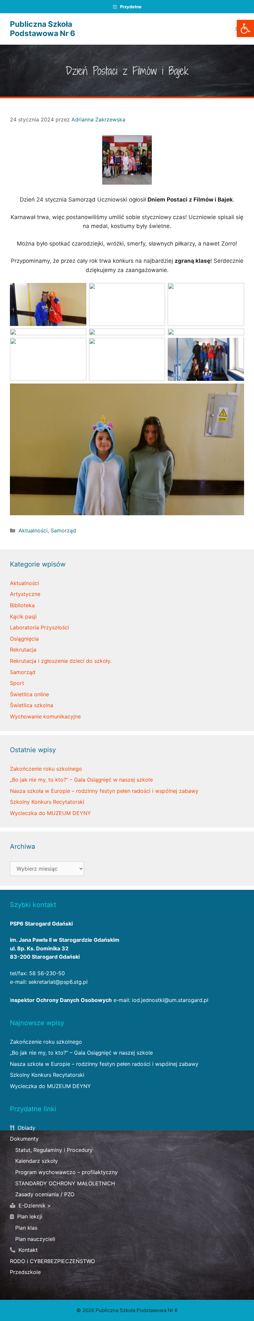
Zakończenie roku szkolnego (46, 768)
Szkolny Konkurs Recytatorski (47, 801)
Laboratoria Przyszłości (39, 627)
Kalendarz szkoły (36, 1161)
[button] (245, 28)
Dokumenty (24, 1138)
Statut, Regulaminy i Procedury (54, 1150)
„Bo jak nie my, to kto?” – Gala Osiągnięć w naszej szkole (81, 779)
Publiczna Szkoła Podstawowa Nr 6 (42, 29)
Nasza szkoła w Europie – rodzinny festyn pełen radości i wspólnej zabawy (104, 791)
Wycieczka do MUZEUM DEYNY (50, 813)
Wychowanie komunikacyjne (45, 716)
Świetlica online (29, 694)
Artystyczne (25, 594)
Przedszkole (25, 1272)
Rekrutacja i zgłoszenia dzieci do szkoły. (60, 661)
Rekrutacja (23, 649)
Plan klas (26, 1227)
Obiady (25, 1127)
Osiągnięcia (24, 638)
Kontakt (27, 1250)
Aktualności (33, 530)
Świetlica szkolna (31, 705)
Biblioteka (22, 605)
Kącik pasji (23, 616)
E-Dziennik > (34, 1205)
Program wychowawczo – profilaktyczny (66, 1172)
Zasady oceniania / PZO (44, 1194)
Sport (17, 683)
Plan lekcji (29, 1216)
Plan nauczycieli (35, 1239)
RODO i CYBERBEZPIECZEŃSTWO (52, 1261)
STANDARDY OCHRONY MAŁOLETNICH (65, 1183)
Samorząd (63, 530)
